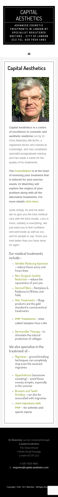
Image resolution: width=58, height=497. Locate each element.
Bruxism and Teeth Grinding (26, 392)
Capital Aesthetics (29, 15)
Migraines (21, 356)
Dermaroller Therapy (27, 331)
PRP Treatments (25, 318)
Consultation (23, 170)
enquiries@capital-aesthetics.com (30, 467)
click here (32, 201)
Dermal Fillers (23, 288)
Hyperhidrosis (23, 375)
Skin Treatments (25, 300)
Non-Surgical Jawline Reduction (28, 277)
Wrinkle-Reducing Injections (31, 263)
